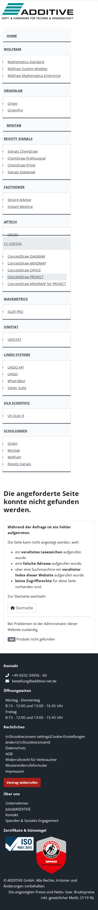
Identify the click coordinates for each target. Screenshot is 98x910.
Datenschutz (15, 747)
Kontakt (11, 814)
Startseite (24, 607)
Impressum (14, 771)
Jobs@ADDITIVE (18, 809)
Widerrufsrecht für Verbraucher (31, 759)
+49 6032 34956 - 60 (29, 675)
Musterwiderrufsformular (26, 765)
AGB (9, 753)
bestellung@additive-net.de (34, 681)
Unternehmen (16, 803)
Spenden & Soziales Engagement (32, 820)
